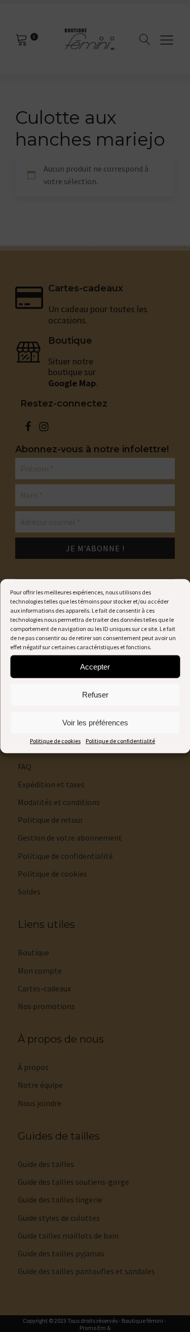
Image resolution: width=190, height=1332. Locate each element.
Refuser (95, 694)
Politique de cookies (55, 741)
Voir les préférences (95, 722)
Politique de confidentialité (120, 741)
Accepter (95, 666)
